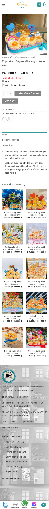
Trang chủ (7, 58)
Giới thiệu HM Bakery (15, 447)
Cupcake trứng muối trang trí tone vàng (36, 283)
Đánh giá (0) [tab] (7, 145)
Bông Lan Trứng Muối (25, 58)
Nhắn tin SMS (15, 507)
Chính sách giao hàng (16, 457)
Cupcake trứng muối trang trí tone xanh (12, 213)
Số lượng (5, 81)
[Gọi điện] (24, 503)
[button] (3, 4)
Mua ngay (10, 101)
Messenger (34, 507)
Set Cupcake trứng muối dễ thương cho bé (12, 248)
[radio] (5, 85)
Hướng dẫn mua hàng (16, 452)
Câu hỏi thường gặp (15, 466)
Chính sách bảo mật (15, 442)
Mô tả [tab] (4, 135)
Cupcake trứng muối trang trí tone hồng (36, 248)
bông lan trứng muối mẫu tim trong (12, 352)
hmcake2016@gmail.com (16, 397)
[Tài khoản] (39, 4)
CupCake (30, 113)
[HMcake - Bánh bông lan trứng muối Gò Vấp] (22, 4)
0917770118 (10, 390)
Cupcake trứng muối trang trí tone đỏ (36, 213)
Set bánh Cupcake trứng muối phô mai (36, 317)
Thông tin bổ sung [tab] (10, 140)
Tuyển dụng (11, 471)
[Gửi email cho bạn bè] (9, 119)
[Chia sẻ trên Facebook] (4, 119)
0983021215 (27, 390)
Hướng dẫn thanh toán (16, 461)
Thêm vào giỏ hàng (28, 93)
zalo (5, 507)
